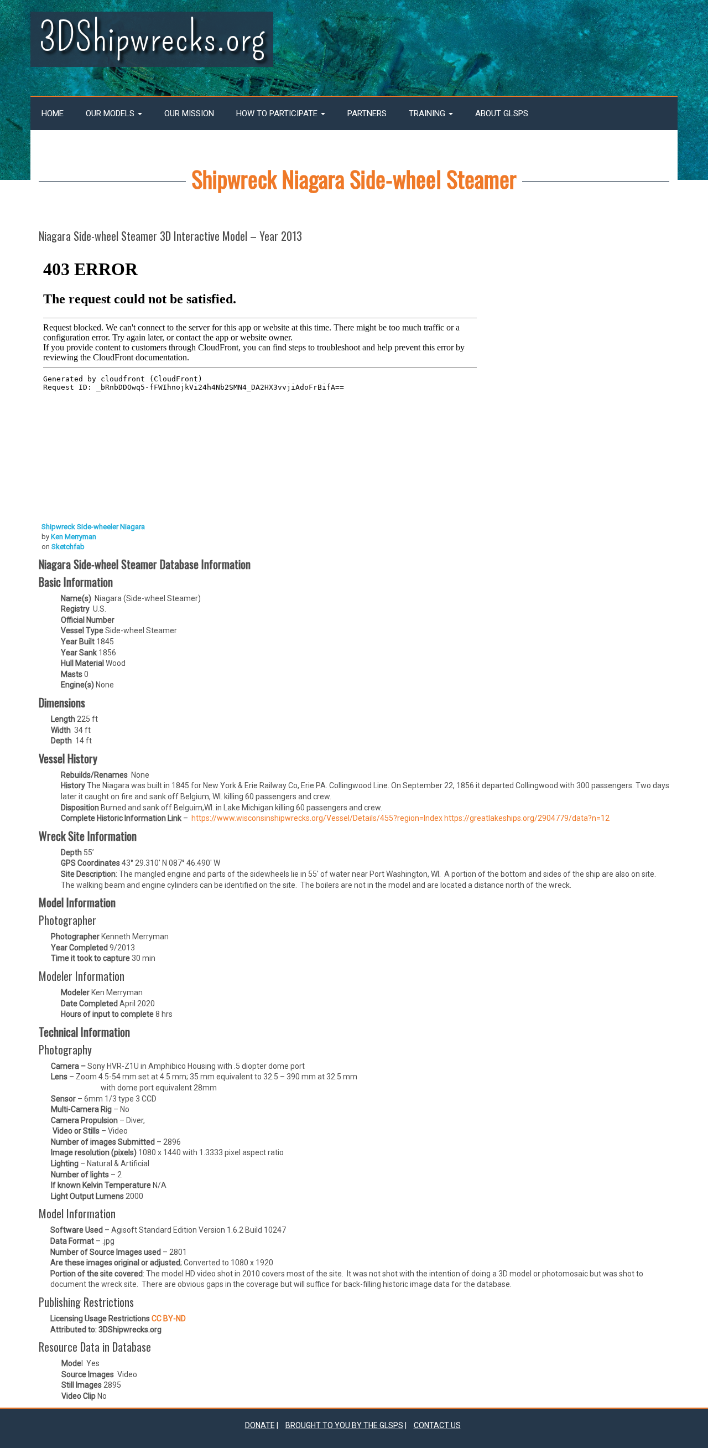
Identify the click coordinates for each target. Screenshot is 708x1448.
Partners (367, 113)
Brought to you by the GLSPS (344, 1425)
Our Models (111, 113)
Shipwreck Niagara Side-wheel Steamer (354, 178)
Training (428, 113)
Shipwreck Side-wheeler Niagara (93, 527)
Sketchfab (68, 546)
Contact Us (437, 1425)
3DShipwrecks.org (152, 37)
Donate (260, 1425)
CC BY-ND (168, 1318)
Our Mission (189, 113)
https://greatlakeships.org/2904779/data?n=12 (527, 818)
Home (52, 113)
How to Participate (278, 113)
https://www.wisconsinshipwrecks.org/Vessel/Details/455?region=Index (316, 818)
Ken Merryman (73, 536)
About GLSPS (501, 113)
